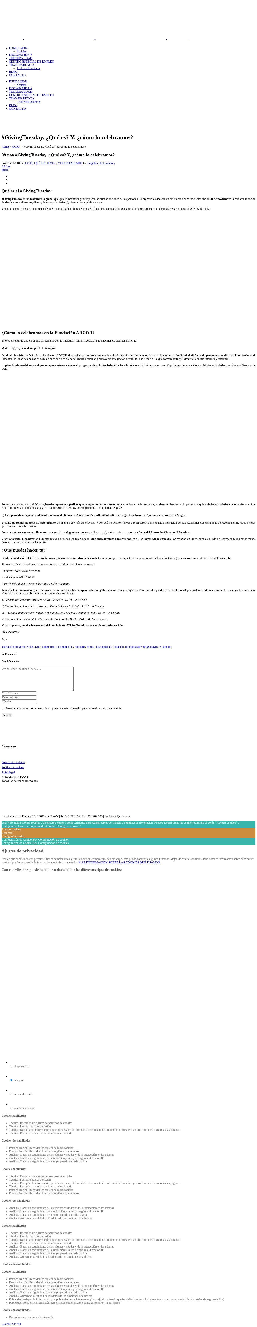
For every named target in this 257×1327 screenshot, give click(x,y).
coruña (91, 646)
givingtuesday (133, 646)
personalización (23, 1094)
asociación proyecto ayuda (17, 646)
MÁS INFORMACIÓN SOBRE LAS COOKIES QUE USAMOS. (119, 862)
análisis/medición (24, 1108)
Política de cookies (13, 767)
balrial (45, 646)
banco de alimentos (61, 646)
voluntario (165, 646)
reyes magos (150, 646)
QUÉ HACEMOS (45, 163)
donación (118, 646)
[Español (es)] (10, 41)
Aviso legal (8, 772)
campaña (80, 646)
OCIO (16, 146)
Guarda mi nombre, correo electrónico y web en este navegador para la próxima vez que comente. (64, 708)
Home (5, 146)
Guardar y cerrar (11, 1323)
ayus (37, 646)
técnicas (18, 1080)
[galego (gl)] (15, 41)
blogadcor (93, 163)
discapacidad (103, 646)
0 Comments (107, 163)
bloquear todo (22, 1066)
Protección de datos (13, 762)
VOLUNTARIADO (70, 163)
